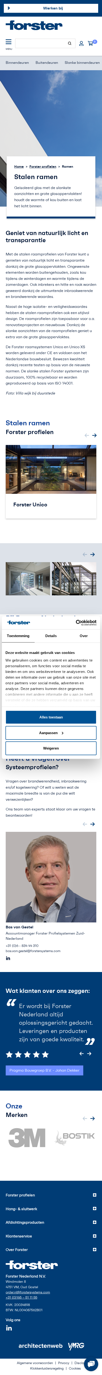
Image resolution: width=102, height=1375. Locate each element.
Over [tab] (84, 636)
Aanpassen (48, 733)
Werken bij (53, 8)
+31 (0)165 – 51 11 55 (21, 1298)
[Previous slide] (87, 435)
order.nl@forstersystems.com (28, 1292)
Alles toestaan (51, 717)
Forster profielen (42, 166)
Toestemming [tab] (18, 636)
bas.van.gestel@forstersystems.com (33, 951)
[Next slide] (94, 435)
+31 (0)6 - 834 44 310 (22, 946)
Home (19, 166)
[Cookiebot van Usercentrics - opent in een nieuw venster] (76, 623)
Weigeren (51, 748)
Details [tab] (51, 636)
